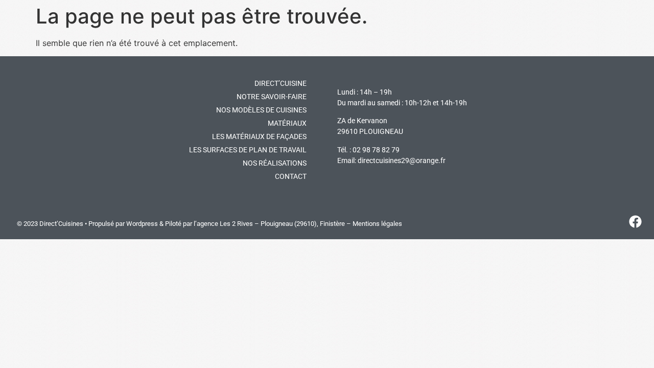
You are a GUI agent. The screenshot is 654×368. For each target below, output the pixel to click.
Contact (291, 176)
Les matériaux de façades (259, 136)
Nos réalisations (275, 163)
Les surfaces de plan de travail (248, 150)
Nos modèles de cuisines (261, 110)
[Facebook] (635, 221)
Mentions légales (377, 223)
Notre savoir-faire (272, 97)
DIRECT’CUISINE (280, 83)
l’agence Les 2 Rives (223, 223)
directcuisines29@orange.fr (402, 160)
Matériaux (287, 123)
